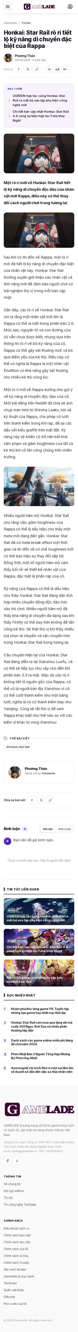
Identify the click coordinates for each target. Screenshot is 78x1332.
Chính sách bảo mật (17, 1235)
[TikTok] (17, 1161)
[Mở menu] (7, 6)
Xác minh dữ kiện (15, 1269)
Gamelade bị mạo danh (19, 1276)
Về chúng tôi (12, 1184)
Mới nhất (65, 829)
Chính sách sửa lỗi (16, 1249)
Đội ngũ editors (14, 1191)
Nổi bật (48, 829)
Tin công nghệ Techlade (20, 1204)
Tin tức (26, 22)
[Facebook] (18, 69)
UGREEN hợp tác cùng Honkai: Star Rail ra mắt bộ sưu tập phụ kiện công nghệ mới (40, 100)
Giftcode (9, 1297)
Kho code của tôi (15, 1303)
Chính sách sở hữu (16, 1256)
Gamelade (10, 22)
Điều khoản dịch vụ (17, 1228)
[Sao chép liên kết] (37, 69)
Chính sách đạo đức (17, 1242)
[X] (27, 69)
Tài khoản (10, 1283)
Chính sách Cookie (16, 1262)
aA (57, 69)
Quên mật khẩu (14, 1290)
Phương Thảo (25, 55)
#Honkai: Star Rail (17, 746)
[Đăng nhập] (70, 6)
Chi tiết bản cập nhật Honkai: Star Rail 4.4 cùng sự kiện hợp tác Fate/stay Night (41, 116)
